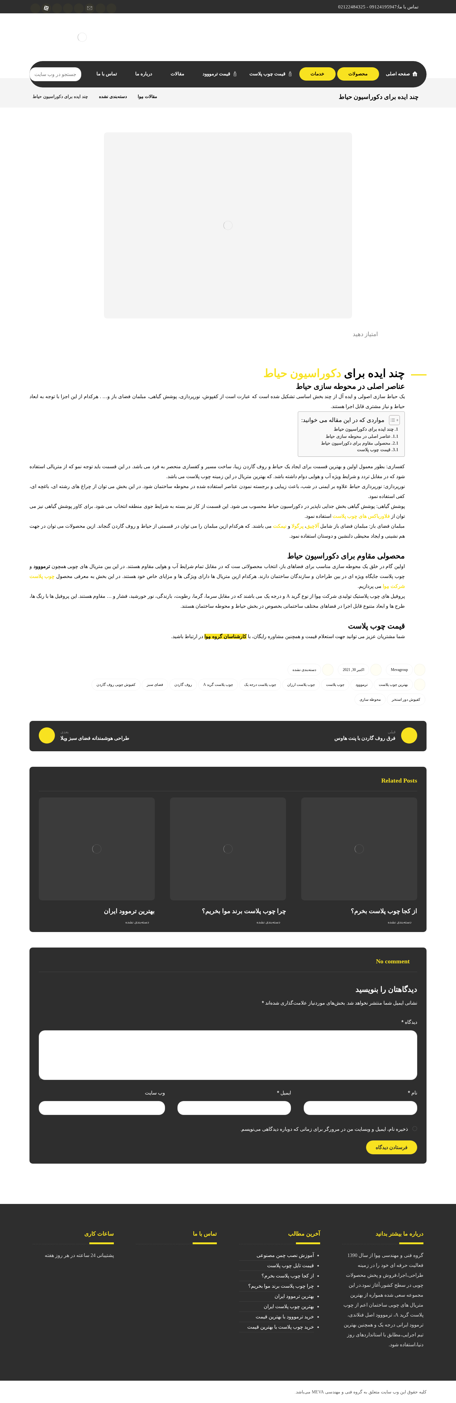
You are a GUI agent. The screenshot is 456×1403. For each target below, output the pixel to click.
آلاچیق (312, 526)
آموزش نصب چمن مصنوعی (285, 1255)
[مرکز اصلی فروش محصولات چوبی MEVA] (82, 37)
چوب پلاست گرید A (218, 684)
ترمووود (42, 566)
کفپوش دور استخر (406, 699)
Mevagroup (399, 670)
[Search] (36, 74)
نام (412, 1093)
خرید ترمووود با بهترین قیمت (285, 1316)
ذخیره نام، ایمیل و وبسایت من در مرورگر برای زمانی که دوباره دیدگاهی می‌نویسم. (324, 1129)
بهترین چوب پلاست (393, 684)
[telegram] (111, 8)
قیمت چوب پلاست (374, 449)
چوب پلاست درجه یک (260, 684)
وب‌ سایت (155, 1093)
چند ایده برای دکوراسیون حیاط (364, 429)
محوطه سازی (370, 699)
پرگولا (297, 526)
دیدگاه (409, 1022)
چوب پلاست (335, 684)
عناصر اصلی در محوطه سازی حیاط (358, 436)
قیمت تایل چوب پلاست (290, 1265)
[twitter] (57, 8)
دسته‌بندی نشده (304, 670)
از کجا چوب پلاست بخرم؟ (288, 1275)
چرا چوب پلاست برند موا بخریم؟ (281, 1286)
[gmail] (90, 8)
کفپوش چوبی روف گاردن (116, 684)
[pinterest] (35, 8)
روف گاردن (183, 684)
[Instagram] (100, 8)
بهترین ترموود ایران (294, 1296)
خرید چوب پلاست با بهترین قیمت (280, 1327)
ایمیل (284, 1093)
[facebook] (79, 8)
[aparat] (46, 8)
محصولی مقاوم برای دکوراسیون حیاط (356, 443)
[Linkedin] (68, 8)
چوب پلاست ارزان (301, 684)
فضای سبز (155, 684)
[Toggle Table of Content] (391, 420)
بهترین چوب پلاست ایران (289, 1306)
